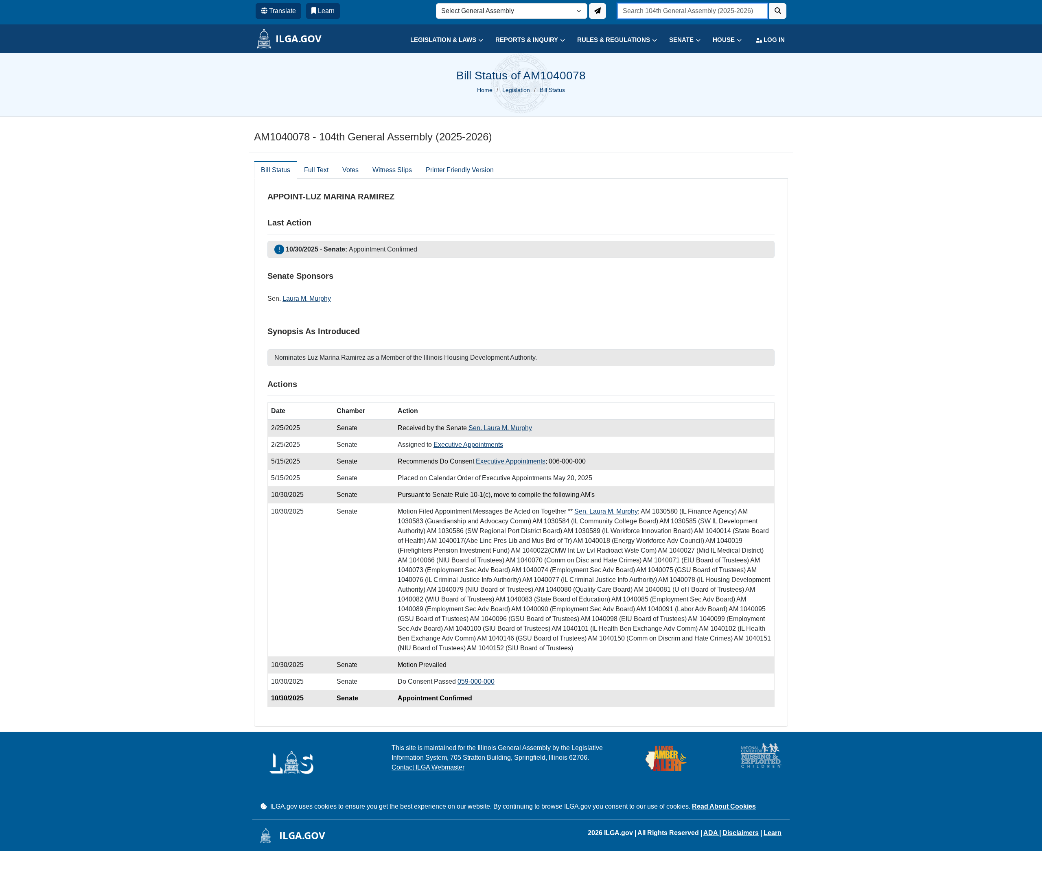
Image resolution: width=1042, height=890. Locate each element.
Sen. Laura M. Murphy (500, 427)
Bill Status (275, 169)
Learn (773, 832)
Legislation (516, 90)
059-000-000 (476, 681)
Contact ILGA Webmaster (428, 767)
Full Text (316, 169)
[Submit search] (777, 11)
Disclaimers (740, 832)
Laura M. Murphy (306, 298)
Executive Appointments (468, 444)
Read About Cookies (724, 806)
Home (485, 90)
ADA (711, 832)
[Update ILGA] (597, 11)
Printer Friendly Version (460, 169)
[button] (440, 40)
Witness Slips (392, 169)
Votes (350, 169)
